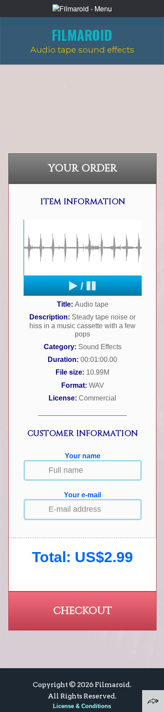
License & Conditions (82, 706)
